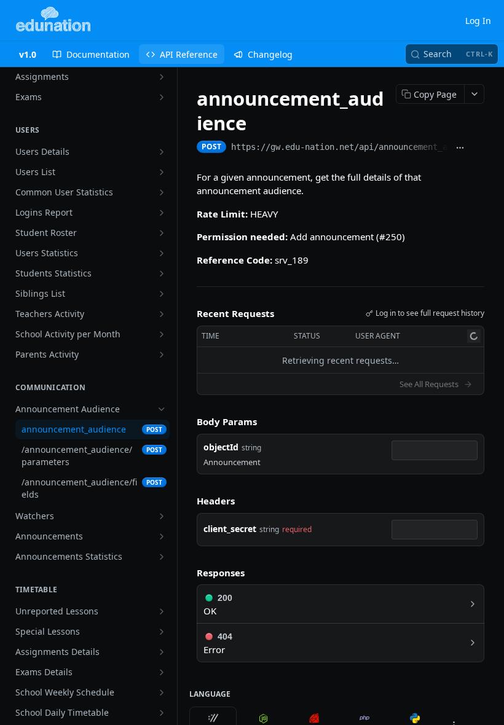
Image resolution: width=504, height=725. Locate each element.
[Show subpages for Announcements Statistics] (162, 557)
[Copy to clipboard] (477, 148)
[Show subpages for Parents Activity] (162, 354)
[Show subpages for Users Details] (162, 152)
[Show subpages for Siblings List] (162, 294)
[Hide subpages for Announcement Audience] (162, 409)
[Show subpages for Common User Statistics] (162, 192)
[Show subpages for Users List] (162, 172)
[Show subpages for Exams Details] (162, 672)
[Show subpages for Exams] (162, 97)
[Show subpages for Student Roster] (162, 233)
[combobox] (435, 450)
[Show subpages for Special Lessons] (162, 632)
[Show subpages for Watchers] (162, 516)
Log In (478, 20)
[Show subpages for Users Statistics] (162, 253)
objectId (220, 447)
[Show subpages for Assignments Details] (162, 652)
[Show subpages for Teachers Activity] (162, 314)
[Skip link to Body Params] (188, 422)
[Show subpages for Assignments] (162, 77)
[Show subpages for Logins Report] (162, 213)
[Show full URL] (460, 148)
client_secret (229, 529)
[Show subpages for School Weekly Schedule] (162, 692)
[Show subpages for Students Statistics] (162, 273)
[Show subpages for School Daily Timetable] (162, 713)
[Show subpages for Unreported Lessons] (162, 611)
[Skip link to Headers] (188, 500)
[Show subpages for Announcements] (162, 536)
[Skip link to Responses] (188, 572)
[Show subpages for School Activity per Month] (162, 334)
